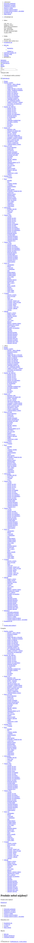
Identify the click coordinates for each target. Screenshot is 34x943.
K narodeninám (11, 117)
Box (8, 182)
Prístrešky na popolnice (13, 328)
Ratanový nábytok (12, 170)
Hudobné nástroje (12, 280)
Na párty (9, 119)
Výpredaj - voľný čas (12, 307)
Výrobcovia (7, 924)
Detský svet (7, 128)
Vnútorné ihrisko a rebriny (14, 144)
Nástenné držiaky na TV (13, 162)
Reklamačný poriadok (9, 5)
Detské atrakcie (11, 272)
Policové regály (11, 168)
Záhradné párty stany (12, 341)
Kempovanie (10, 281)
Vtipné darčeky (11, 261)
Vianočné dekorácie (12, 236)
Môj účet (6, 934)
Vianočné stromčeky (12, 239)
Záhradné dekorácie (12, 334)
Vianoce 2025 (7, 242)
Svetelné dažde (11, 234)
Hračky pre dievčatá (12, 94)
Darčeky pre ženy (12, 231)
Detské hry (10, 87)
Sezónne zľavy (8, 176)
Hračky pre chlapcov (12, 93)
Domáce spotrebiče (12, 152)
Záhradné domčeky (12, 335)
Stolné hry (10, 289)
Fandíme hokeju (11, 275)
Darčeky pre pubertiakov (13, 114)
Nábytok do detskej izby (13, 135)
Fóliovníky (10, 317)
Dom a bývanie (8, 146)
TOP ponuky (7, 207)
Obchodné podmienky (10, 3)
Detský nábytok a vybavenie (14, 88)
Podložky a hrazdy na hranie (14, 138)
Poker (8, 284)
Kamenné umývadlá (12, 155)
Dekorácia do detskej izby (14, 131)
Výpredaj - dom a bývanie (14, 302)
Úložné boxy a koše (12, 173)
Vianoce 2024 (7, 215)
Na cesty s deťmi (11, 134)
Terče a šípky (10, 201)
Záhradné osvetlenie (12, 340)
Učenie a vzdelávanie (12, 143)
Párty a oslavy (11, 283)
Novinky (6, 926)
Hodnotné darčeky (12, 116)
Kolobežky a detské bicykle (14, 191)
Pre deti (9, 123)
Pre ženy (9, 126)
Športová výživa (11, 197)
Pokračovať (4, 902)
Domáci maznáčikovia (13, 153)
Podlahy (9, 167)
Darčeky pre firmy (12, 113)
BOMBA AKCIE (12, 209)
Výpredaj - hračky (12, 304)
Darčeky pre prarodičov (13, 228)
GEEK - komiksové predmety (15, 90)
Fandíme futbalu (11, 273)
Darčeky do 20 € (11, 108)
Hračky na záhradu (12, 91)
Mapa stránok (7, 14)
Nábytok (9, 161)
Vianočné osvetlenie (12, 237)
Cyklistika (10, 185)
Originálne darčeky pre (13, 99)
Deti (8, 270)
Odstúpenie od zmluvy (10, 6)
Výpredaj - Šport (11, 305)
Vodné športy (10, 204)
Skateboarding (11, 195)
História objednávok (9, 935)
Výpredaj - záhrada (12, 308)
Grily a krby (10, 320)
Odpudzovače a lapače (13, 325)
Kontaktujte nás (8, 12)
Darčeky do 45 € (11, 109)
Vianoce (9, 174)
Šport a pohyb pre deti (13, 140)
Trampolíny (10, 203)
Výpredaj (9, 177)
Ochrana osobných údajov (11, 9)
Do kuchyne (10, 150)
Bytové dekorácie (11, 147)
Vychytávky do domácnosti (14, 103)
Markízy (9, 322)
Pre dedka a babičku (12, 122)
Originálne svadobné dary (14, 120)
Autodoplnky (10, 264)
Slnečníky (9, 331)
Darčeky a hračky (8, 82)
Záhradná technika (12, 332)
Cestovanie (10, 267)
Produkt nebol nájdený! (10, 625)
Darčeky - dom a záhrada (13, 84)
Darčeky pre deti (11, 225)
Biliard (9, 266)
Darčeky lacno (11, 222)
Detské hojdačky (11, 186)
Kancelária (10, 156)
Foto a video (10, 277)
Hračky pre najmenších (13, 96)
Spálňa (9, 171)
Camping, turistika (12, 183)
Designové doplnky (12, 85)
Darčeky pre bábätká (12, 224)
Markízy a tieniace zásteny (14, 323)
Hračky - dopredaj (12, 132)
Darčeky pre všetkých (9, 106)
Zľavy (9, 213)
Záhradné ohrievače (12, 338)
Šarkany (9, 287)
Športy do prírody (12, 200)
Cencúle (9, 216)
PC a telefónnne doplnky (13, 100)
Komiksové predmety (12, 97)
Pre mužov (10, 125)
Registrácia (10, 48)
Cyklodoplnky (11, 269)
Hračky (9, 278)
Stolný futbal (10, 290)
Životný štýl (10, 105)
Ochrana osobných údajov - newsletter (14, 11)
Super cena (10, 210)
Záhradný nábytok (12, 343)
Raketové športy (11, 194)
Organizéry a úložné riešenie (14, 137)
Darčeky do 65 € (11, 111)
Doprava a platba (8, 8)
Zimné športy (10, 206)
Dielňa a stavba (11, 314)
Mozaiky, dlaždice (12, 159)
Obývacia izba (11, 165)
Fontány (9, 319)
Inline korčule (10, 189)
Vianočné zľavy (11, 240)
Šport (5, 179)
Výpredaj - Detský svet (13, 301)
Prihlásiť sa (10, 51)
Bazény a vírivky (11, 313)
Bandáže (9, 180)
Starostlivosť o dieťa (12, 141)
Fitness (9, 188)
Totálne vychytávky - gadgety (15, 102)
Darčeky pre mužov (12, 227)
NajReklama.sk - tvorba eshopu (18, 941)
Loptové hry (10, 192)
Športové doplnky (12, 198)
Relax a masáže (11, 286)
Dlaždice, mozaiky (12, 316)
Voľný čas (6, 263)
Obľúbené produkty (9, 937)
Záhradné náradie (11, 337)
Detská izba (10, 149)
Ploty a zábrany (11, 326)
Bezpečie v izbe (11, 129)
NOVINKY (10, 164)
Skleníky (9, 329)
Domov (6, 347)
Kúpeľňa (9, 158)
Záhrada (9, 310)
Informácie (7, 610)
